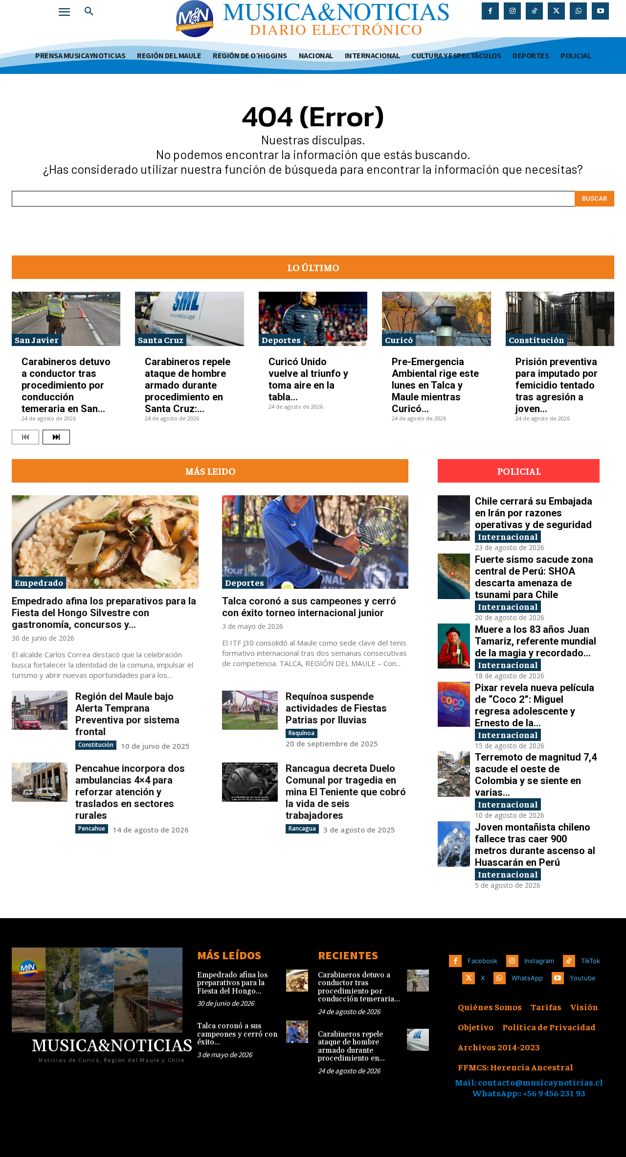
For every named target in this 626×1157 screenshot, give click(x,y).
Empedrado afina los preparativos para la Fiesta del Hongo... (232, 983)
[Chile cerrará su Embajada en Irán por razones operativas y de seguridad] (454, 518)
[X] (556, 11)
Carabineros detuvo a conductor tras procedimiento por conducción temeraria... (359, 987)
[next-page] (56, 437)
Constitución (536, 339)
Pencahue (91, 828)
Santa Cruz (160, 339)
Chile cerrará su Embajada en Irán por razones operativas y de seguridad (533, 513)
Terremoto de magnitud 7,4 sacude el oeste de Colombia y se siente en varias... (536, 774)
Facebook (482, 961)
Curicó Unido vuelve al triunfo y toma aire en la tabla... (308, 379)
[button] (89, 11)
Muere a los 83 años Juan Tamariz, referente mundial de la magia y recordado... (535, 641)
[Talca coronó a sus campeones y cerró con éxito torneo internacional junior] (315, 542)
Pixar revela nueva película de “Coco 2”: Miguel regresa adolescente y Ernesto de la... (534, 705)
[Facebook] (490, 11)
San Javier (37, 339)
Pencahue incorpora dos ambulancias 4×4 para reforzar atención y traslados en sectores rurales (130, 792)
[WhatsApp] (578, 11)
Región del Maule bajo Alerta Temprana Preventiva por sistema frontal (127, 714)
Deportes (281, 339)
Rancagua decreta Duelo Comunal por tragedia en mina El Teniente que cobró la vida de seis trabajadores (346, 792)
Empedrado (39, 582)
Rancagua (302, 828)
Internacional (508, 536)
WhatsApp (527, 978)
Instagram (539, 961)
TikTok (590, 961)
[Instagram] (512, 11)
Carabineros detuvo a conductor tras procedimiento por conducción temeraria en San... (66, 385)
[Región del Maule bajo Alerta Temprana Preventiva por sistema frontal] (39, 710)
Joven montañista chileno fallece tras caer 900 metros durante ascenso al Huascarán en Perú (535, 844)
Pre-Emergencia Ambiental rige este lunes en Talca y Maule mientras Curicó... (435, 385)
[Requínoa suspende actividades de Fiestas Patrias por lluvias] (250, 710)
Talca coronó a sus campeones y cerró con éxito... (237, 1034)
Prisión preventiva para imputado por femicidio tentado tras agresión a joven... (556, 385)
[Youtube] (600, 11)
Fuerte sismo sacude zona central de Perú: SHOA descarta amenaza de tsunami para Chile (534, 577)
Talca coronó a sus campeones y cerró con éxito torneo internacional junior (309, 607)
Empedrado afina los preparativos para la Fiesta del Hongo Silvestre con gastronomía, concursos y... (104, 612)
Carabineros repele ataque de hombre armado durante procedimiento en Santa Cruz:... (187, 385)
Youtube (583, 978)
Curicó (399, 339)
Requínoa (301, 733)
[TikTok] (534, 11)
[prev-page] (25, 437)
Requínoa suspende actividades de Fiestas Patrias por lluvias (336, 708)
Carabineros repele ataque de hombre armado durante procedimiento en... (351, 1047)
